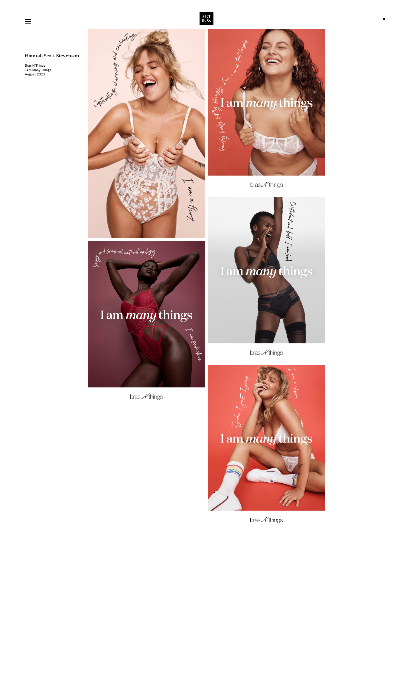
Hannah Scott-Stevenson (52, 55)
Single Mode (385, 20)
